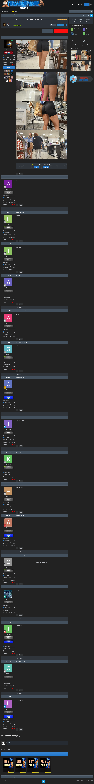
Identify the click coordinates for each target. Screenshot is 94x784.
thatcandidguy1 (8, 417)
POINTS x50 (45, 770)
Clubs (15, 11)
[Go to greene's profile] (8, 349)
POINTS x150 (8, 770)
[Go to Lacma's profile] (8, 219)
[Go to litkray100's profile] (8, 318)
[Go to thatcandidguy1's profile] (8, 424)
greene (8, 342)
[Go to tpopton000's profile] (8, 251)
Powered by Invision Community (84, 781)
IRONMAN (8, 37)
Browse (6, 11)
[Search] (91, 11)
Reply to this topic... (14, 742)
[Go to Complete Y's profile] (8, 562)
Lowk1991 (8, 696)
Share (53, 24)
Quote (20, 173)
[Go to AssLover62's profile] (8, 282)
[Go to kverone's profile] (8, 459)
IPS (1, 780)
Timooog (8, 622)
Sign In (36, 167)
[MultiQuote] (17, 174)
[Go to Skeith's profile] (8, 594)
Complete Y (8, 555)
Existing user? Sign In (77, 4)
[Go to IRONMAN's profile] (4, 24)
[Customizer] (91, 4)
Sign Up (87, 4)
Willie (8, 177)
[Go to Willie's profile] (8, 184)
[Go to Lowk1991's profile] (8, 704)
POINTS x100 (20, 770)
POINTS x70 (33, 770)
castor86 (8, 661)
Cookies (10, 781)
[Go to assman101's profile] (8, 522)
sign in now (33, 737)
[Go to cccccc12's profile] (8, 384)
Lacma (8, 212)
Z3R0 (5, 780)
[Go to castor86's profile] (8, 668)
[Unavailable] (41, 54)
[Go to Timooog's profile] (8, 629)
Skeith (8, 586)
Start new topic (47, 31)
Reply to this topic (61, 31)
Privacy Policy (4, 781)
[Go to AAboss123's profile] (8, 491)
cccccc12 (8, 377)
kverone (8, 452)
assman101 (8, 515)
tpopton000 (8, 244)
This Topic (86, 11)
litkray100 (8, 310)
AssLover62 (8, 275)
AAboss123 (8, 484)
